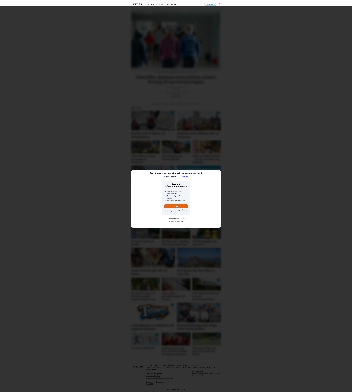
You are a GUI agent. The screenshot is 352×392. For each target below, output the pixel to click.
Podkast (174, 4)
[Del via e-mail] (178, 96)
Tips (147, 4)
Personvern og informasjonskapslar (159, 378)
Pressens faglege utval (154, 374)
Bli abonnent (210, 4)
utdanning (156, 104)
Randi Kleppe (151, 384)
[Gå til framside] (136, 4)
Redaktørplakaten (153, 376)
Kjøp (176, 206)
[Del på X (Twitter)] (176, 96)
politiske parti (168, 104)
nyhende (189, 104)
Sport (167, 4)
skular (197, 104)
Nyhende (154, 4)
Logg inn (176, 177)
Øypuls (161, 4)
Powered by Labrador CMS (176, 389)
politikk (180, 104)
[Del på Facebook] (173, 96)
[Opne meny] (219, 4)
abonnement (180, 221)
